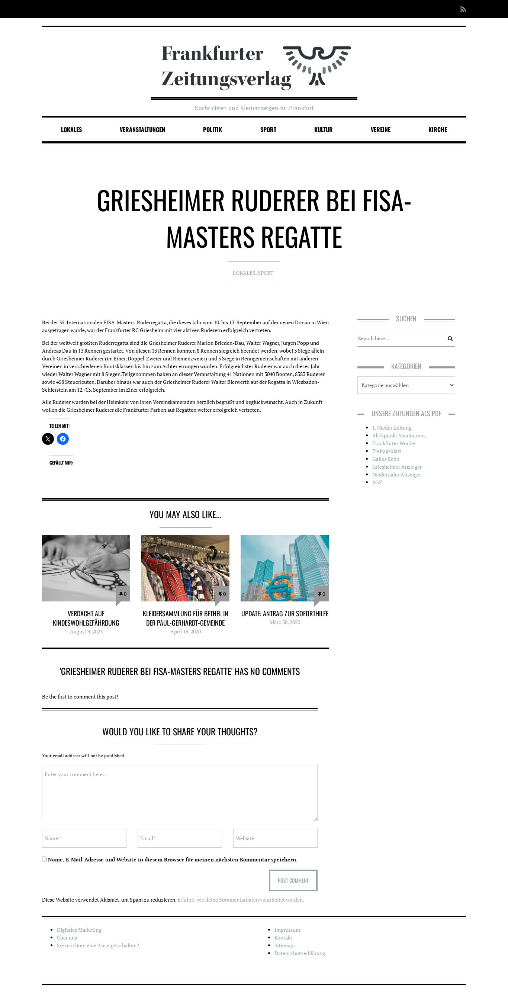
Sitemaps (285, 945)
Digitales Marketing (79, 929)
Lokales (71, 129)
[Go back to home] (254, 60)
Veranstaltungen (142, 129)
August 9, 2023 (86, 631)
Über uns (67, 937)
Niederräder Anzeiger (396, 474)
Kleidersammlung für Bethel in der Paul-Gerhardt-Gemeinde (185, 618)
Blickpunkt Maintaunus (398, 435)
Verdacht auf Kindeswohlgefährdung (86, 618)
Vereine (380, 129)
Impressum (287, 929)
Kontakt (283, 937)
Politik (212, 129)
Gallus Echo (385, 458)
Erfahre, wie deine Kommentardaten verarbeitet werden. (240, 899)
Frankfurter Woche (393, 443)
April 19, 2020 (185, 631)
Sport (268, 129)
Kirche (437, 129)
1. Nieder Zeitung (391, 427)
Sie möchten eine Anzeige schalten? (98, 945)
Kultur (323, 129)
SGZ (377, 482)
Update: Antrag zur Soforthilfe (284, 613)
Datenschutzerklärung (299, 953)
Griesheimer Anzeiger (397, 466)
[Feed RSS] (461, 9)
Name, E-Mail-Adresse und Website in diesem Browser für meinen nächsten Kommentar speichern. (173, 859)
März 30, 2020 (285, 622)
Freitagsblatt (386, 451)
